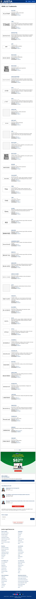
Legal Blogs (3, 578)
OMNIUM (13, 427)
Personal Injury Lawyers (5, 541)
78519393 (18, 367)
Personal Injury (20, 541)
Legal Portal (12, 596)
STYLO (12, 329)
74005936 (18, 59)
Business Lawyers (4, 534)
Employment (3, 550)
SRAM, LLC (17, 13)
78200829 (18, 288)
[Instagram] (17, 594)
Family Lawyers (4, 540)
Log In (29, 1)
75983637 (18, 202)
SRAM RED (13, 230)
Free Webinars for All (6, 485)
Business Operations (5, 549)
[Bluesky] (20, 594)
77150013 (18, 214)
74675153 (18, 124)
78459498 (18, 334)
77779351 (18, 267)
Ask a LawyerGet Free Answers (5, 476)
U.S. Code (3, 563)
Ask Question (18, 480)
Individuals (20, 531)
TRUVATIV (13, 295)
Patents (2, 582)
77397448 (18, 245)
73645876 (18, 28)
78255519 (18, 312)
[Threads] (18, 594)
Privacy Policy (29, 596)
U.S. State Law (21, 560)
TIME (12, 21)
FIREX (12, 186)
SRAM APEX (13, 263)
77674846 (18, 256)
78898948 (18, 431)
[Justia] (7, 1)
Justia (1, 3)
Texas (19, 571)
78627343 (18, 399)
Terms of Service (23, 596)
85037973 (18, 442)
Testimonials (20, 585)
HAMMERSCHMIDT (15, 241)
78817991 (18, 420)
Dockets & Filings (4, 571)
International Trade (4, 553)
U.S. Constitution (4, 562)
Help (19, 596)
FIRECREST (13, 438)
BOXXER (13, 164)
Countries (3, 585)
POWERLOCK (14, 416)
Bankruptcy (20, 532)
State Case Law (20, 565)
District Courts (4, 569)
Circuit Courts (3, 568)
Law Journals (20, 553)
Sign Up (33, 1)
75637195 (18, 193)
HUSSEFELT (13, 339)
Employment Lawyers (5, 537)
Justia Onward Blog (21, 584)
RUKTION (13, 361)
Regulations (3, 565)
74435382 (18, 82)
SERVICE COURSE (15, 274)
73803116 (18, 48)
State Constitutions (21, 562)
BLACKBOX (13, 307)
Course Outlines (21, 552)
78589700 (18, 377)
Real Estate (3, 555)
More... (2, 543)
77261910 (18, 233)
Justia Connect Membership (23, 576)
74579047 (18, 104)
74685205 (18, 138)
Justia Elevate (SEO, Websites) (23, 581)
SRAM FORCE (14, 372)
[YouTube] (14, 594)
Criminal (19, 534)
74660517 (18, 114)
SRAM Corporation (18, 430)
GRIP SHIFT (13, 120)
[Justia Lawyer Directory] (22, 594)
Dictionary (20, 547)
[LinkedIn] (13, 594)
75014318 (18, 159)
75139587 (18, 168)
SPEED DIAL (13, 109)
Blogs (19, 555)
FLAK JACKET (14, 175)
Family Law (20, 540)
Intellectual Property (5, 552)
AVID (12, 87)
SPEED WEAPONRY (15, 76)
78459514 (18, 345)
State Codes (20, 563)
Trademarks (5, 3)
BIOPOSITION (14, 32)
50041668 (18, 15)
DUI (18, 537)
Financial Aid (20, 550)
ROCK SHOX (13, 55)
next (20, 450)
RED (12, 219)
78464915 (18, 356)
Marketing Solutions (22, 575)
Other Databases (4, 575)
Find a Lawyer (5, 514)
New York (19, 569)
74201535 (18, 70)
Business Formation (4, 547)
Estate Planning (21, 538)
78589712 (18, 389)
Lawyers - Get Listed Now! (18, 522)
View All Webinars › (18, 506)
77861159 (18, 278)
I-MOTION (13, 394)
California (19, 566)
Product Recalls (4, 581)
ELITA (12, 318)
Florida (19, 568)
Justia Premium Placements (23, 579)
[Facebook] (16, 594)
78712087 (18, 411)
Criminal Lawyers (4, 535)
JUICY (12, 285)
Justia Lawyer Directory (22, 578)
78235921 (18, 302)
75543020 (18, 181)
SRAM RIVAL (14, 405)
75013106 (18, 148)
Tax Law (2, 556)
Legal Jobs (3, 576)
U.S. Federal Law (4, 560)
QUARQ (13, 208)
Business (3, 546)
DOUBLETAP (14, 383)
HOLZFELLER (14, 350)
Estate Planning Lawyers (5, 538)
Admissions (20, 549)
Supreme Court (4, 566)
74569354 (18, 93)
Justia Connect (6, 596)
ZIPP (12, 44)
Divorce (19, 535)
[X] (21, 594)
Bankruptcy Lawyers (5, 532)
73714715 (18, 39)
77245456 (18, 222)
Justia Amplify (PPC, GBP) (22, 582)
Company (15, 596)
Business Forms (4, 579)
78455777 (18, 323)
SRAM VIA (13, 252)
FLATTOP (13, 10)
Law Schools (20, 546)
